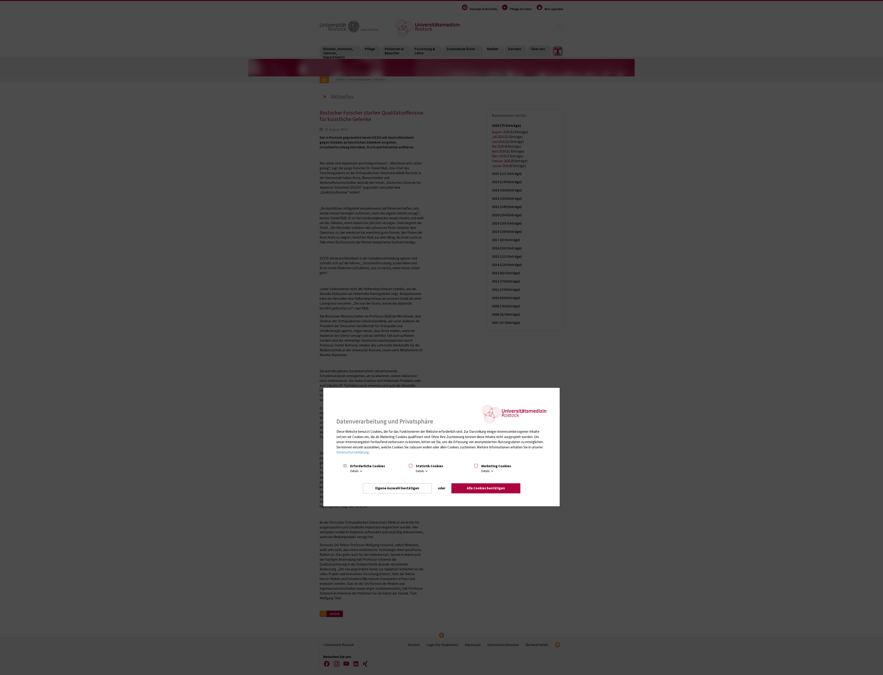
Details (354, 471)
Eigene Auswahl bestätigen (397, 488)
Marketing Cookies (496, 466)
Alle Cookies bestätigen (486, 488)
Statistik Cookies (429, 466)
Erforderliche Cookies (367, 466)
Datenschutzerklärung (352, 452)
